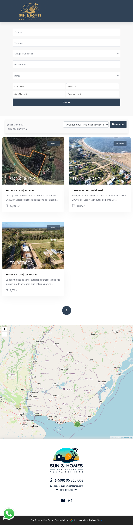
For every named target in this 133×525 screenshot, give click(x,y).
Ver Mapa (119, 124)
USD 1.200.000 (88, 179)
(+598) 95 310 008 (68, 480)
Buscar (66, 102)
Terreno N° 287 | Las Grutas (21, 274)
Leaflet (113, 437)
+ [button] (4, 329)
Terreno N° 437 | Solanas (20, 190)
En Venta (53, 143)
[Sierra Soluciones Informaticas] (99, 520)
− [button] (4, 334)
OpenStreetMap (126, 437)
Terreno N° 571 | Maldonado (88, 190)
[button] (66, 32)
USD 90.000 (18, 263)
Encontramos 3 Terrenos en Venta (16, 126)
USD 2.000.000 (21, 179)
